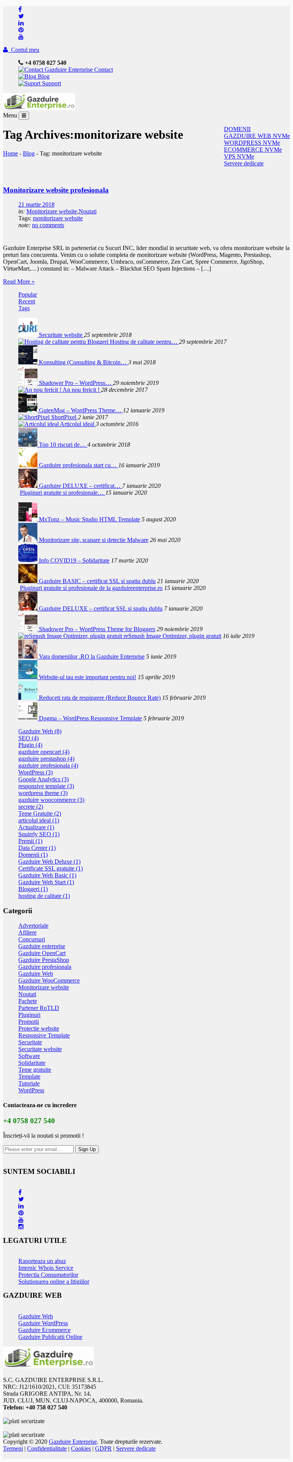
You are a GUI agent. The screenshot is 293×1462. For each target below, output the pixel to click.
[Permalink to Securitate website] (28, 335)
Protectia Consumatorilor (48, 1274)
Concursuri (31, 939)
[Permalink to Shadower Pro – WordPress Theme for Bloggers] (28, 383)
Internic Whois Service (45, 1268)
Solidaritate (31, 1063)
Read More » (19, 281)
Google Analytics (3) (43, 779)
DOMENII (237, 129)
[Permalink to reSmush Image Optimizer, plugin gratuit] (71, 636)
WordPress (31, 1090)
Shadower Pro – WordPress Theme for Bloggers (97, 629)
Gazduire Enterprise (73, 1441)
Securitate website (61, 335)
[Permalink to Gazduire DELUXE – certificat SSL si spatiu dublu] (28, 486)
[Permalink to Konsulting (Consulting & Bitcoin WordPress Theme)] (28, 362)
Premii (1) (30, 841)
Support (50, 83)
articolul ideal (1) (38, 820)
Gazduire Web (35, 973)
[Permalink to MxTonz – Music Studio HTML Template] (28, 519)
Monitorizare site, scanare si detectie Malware (93, 540)
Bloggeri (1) (33, 889)
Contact (103, 69)
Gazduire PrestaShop (43, 960)
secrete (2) (30, 806)
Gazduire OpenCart (42, 953)
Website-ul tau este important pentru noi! (87, 677)
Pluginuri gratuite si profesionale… (62, 492)
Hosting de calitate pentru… (144, 341)
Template (29, 1076)
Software (29, 1056)
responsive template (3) (46, 786)
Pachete (27, 1001)
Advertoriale (33, 925)
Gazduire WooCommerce (49, 980)
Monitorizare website (51, 211)
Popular (27, 294)
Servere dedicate (244, 163)
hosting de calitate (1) (44, 896)
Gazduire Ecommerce (44, 1330)
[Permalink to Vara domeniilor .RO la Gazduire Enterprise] (28, 656)
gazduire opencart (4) (43, 752)
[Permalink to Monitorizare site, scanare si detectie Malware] (28, 540)
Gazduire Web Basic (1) (47, 875)
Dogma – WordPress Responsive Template (90, 718)
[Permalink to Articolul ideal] (39, 424)
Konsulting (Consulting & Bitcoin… (83, 362)
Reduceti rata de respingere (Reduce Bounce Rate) (100, 697)
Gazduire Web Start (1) (46, 882)
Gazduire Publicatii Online (50, 1337)
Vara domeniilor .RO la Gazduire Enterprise (92, 656)
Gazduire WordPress (43, 1323)
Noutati (88, 211)
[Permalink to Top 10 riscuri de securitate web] (28, 444)
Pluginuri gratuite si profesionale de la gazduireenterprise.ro (91, 588)
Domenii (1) (33, 854)
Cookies (81, 1448)
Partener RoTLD (38, 1008)
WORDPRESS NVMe (252, 142)
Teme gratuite (34, 1069)
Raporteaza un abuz (42, 1261)
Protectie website (38, 1028)
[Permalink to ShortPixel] (34, 417)
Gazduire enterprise (41, 946)
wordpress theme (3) (43, 793)
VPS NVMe (239, 156)
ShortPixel (64, 417)
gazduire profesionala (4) (48, 765)
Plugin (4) (30, 745)
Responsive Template (44, 1035)
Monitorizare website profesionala (56, 190)
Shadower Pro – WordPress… (76, 383)
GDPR (103, 1448)
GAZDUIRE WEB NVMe (257, 136)
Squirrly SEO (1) (39, 834)
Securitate (30, 1042)
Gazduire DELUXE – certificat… (80, 486)
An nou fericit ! (82, 389)
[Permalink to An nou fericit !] (40, 389)
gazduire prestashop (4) (46, 758)
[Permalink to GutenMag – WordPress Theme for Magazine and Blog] (28, 410)
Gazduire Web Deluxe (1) (49, 861)
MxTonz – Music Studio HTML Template (89, 519)
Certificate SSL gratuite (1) (50, 868)
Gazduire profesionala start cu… (78, 465)
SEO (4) (28, 738)
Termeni (13, 1448)
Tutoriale (29, 1083)
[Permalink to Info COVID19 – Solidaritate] (28, 560)
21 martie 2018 (36, 204)
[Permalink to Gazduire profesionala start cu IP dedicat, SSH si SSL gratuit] (28, 465)
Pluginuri (29, 1015)
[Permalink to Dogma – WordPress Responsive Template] (28, 718)
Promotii (28, 1021)
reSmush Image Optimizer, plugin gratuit (172, 636)
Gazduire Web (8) (39, 731)
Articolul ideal (78, 424)
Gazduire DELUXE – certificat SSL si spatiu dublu (101, 608)
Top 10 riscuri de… (63, 444)
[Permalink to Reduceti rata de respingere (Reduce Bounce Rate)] (28, 697)
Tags (24, 308)
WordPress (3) (35, 772)
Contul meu (23, 49)
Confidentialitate (47, 1448)
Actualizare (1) (36, 827)
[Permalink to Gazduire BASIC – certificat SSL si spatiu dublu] (28, 581)
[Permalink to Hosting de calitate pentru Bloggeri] (64, 341)
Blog (43, 76)
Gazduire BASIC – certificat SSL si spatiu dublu (97, 581)
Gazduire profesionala (44, 966)
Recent (26, 301)
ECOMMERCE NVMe (253, 149)
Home (10, 153)
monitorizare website (58, 218)
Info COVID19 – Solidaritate (74, 560)
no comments (48, 225)
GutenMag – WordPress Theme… (81, 410)
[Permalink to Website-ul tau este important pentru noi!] (28, 677)
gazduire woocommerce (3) (51, 800)
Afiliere (27, 932)
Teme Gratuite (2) (39, 813)
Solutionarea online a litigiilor (53, 1281)
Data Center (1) (37, 848)
